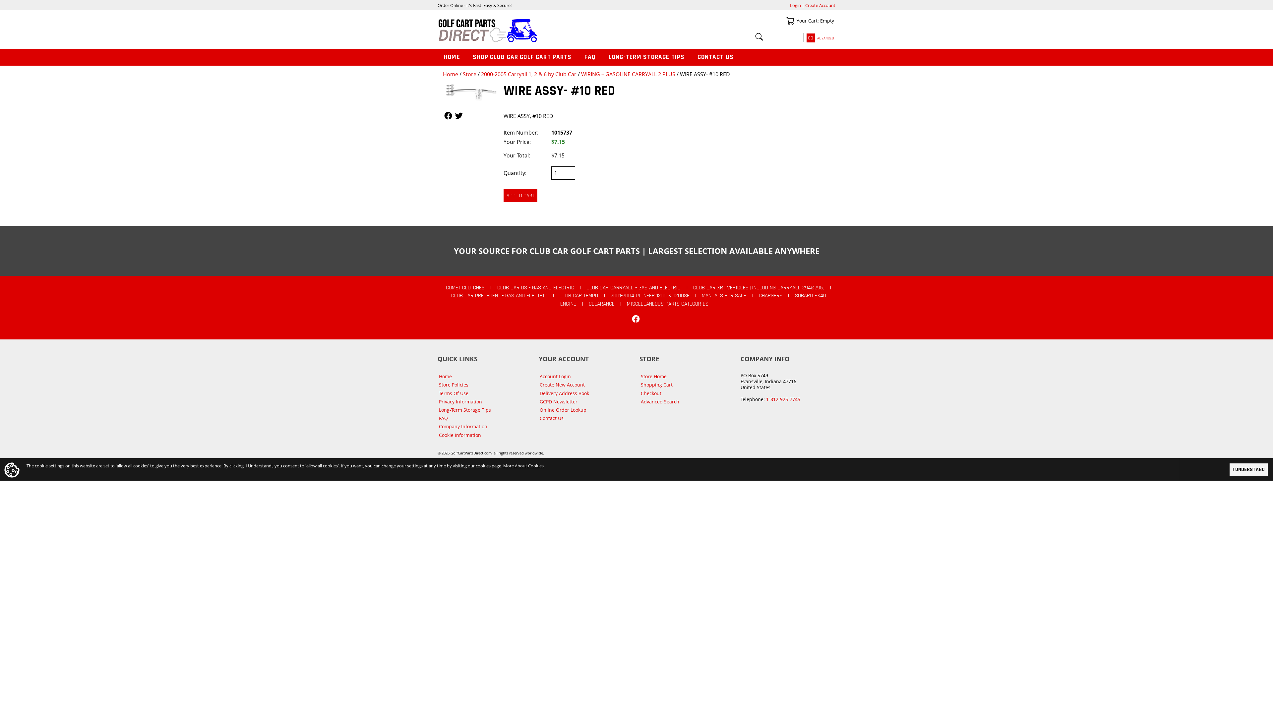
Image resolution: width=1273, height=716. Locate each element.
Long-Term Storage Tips (647, 57)
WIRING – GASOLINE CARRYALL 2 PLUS (628, 74)
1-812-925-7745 (783, 399)
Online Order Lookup (563, 410)
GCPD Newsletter (558, 401)
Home (450, 74)
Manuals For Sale (724, 295)
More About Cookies (523, 466)
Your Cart (790, 21)
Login (795, 5)
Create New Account (562, 385)
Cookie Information (460, 435)
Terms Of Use (453, 393)
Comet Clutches (465, 287)
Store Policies (453, 385)
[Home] (537, 30)
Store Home (654, 376)
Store (469, 74)
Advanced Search (660, 401)
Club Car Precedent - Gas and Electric (499, 295)
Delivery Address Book (564, 393)
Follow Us (448, 115)
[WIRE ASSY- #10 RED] (470, 94)
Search (759, 36)
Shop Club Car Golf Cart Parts (522, 57)
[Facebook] (636, 319)
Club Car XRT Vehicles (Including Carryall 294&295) (758, 287)
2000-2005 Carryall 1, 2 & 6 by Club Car (528, 74)
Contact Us (715, 57)
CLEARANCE (602, 304)
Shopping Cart (657, 385)
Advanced (825, 38)
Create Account (820, 5)
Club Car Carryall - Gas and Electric (633, 287)
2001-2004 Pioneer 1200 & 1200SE (650, 295)
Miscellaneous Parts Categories (667, 304)
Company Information (463, 426)
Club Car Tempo (579, 295)
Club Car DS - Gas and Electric (535, 287)
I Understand (1249, 469)
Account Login (555, 376)
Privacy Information (460, 401)
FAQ (590, 57)
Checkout (651, 393)
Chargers (770, 295)
